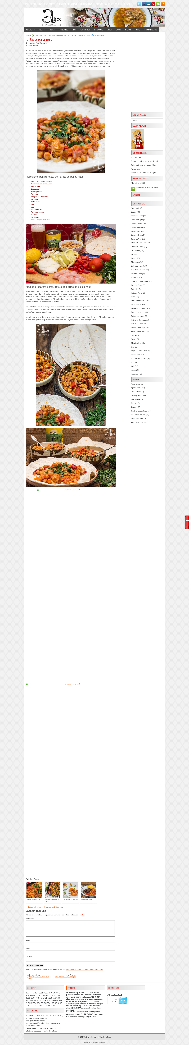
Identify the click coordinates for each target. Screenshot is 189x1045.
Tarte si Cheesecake (138, 358)
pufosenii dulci (92, 1008)
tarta (67, 1016)
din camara (78, 1000)
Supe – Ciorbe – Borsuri (140, 351)
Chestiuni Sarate (137, 247)
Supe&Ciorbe (63, 29)
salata (77, 1014)
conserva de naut (73, 64)
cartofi (98, 995)
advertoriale (71, 993)
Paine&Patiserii (85, 29)
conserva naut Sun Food (42, 184)
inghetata (69, 1004)
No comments (99, 35)
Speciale (129, 29)
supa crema (98, 1014)
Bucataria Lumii (137, 216)
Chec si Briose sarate (139, 243)
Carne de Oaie (136, 227)
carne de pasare (45, 907)
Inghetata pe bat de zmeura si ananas (38, 977)
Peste (133, 297)
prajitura (76, 1008)
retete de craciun (82, 1011)
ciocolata (69, 997)
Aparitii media (136, 388)
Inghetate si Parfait (138, 270)
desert (70, 999)
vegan (83, 1016)
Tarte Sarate (135, 355)
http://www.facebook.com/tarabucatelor (41, 1031)
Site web (29, 957)
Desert (42, 29)
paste (82, 1006)
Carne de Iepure (137, 224)
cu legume (86, 997)
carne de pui (90, 995)
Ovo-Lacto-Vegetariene (139, 281)
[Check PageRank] (114, 995)
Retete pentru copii (138, 328)
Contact (109, 4)
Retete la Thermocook (139, 320)
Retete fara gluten (137, 312)
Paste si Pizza (136, 285)
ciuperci (77, 997)
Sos (132, 347)
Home (27, 4)
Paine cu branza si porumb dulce (143, 165)
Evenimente (61, 4)
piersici (69, 1008)
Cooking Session (137, 395)
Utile (138, 29)
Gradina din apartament (139, 411)
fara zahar (89, 1002)
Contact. (36, 1026)
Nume (28, 940)
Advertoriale (135, 384)
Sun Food (88, 64)
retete (74, 35)
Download (72, 4)
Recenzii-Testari (137, 422)
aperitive (80, 993)
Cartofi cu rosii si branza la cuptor (143, 173)
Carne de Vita (136, 239)
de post (95, 996)
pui (99, 1008)
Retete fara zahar (137, 316)
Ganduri (134, 407)
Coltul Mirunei (136, 392)
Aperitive (134, 208)
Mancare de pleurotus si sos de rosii (144, 161)
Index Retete (49, 4)
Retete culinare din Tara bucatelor (97, 1037)
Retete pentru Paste (138, 331)
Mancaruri (30, 29)
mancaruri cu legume (96, 1004)
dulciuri (86, 999)
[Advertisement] (147, 72)
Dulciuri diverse (137, 266)
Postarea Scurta (137, 419)
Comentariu (30, 918)
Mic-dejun (134, 278)
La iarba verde (136, 274)
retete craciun (136, 304)
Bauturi (109, 29)
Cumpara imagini (87, 4)
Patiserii (134, 289)
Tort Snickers (136, 157)
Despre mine (36, 4)
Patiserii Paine (136, 293)
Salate (74, 29)
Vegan (133, 370)
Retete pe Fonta (137, 324)
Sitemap (99, 4)
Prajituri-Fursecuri (137, 301)
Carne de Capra (137, 220)
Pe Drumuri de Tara (150, 29)
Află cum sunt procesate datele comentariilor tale (84, 970)
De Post (134, 254)
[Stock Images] (137, 148)
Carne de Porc (136, 235)
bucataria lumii (33, 907)
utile (79, 1016)
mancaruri (84, 1004)
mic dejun (70, 1006)
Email (28, 948)
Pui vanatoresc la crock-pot (65, 977)
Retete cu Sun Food (83, 35)
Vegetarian (135, 374)
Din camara (135, 262)
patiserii (96, 1006)
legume (76, 1004)
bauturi (87, 993)
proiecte (84, 1008)
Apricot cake (136, 169)
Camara (118, 29)
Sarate (52, 29)
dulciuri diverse (97, 1000)
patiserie (89, 1006)
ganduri (96, 1002)
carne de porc (78, 995)
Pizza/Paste (98, 29)
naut (77, 1005)
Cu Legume (135, 251)
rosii (73, 1014)
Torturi (133, 362)
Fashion (134, 403)
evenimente (72, 1002)
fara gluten (82, 1002)
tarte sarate (73, 1016)
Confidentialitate (122, 4)
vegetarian (91, 1016)
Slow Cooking (136, 343)
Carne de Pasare (57, 35)
